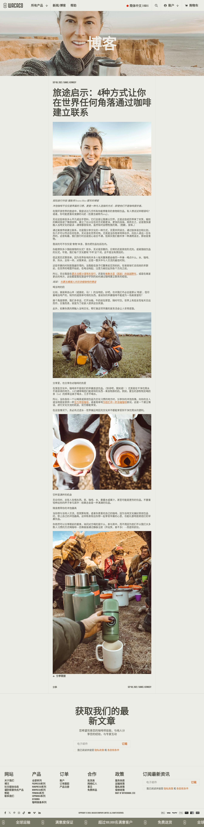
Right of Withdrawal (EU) (125, 793)
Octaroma (36, 799)
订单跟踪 (64, 783)
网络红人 (92, 783)
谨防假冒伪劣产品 (14, 790)
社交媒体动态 (11, 786)
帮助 (6, 793)
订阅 (124, 743)
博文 (6, 783)
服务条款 (120, 780)
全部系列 (37, 780)
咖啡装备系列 (39, 802)
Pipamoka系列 (38, 793)
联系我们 (9, 796)
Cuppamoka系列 (38, 796)
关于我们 (9, 780)
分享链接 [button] (61, 676)
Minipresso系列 (39, 790)
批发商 (91, 780)
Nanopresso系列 (39, 786)
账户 (62, 780)
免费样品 (92, 790)
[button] (138, 5)
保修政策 (120, 790)
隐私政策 (99, 750)
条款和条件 (113, 750)
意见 (90, 786)
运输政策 (120, 783)
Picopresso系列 (38, 783)
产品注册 (64, 786)
